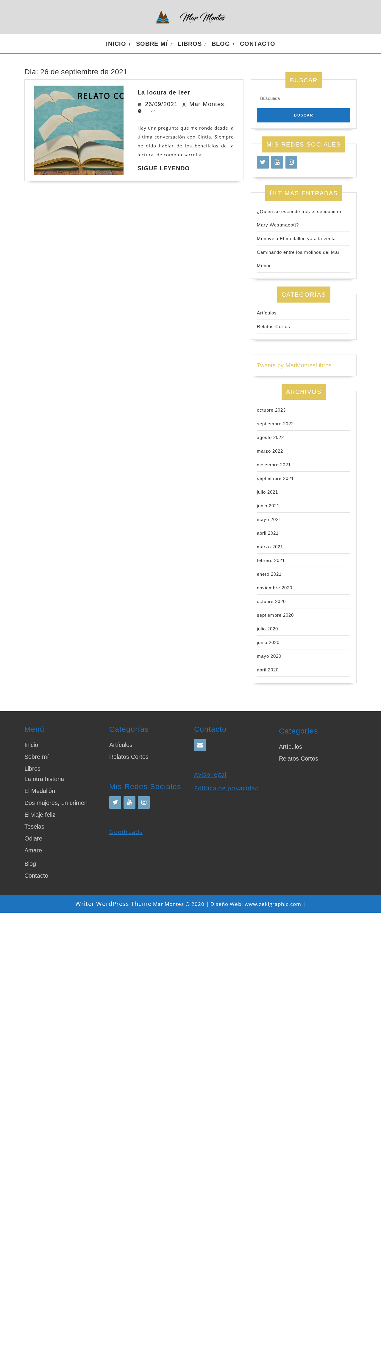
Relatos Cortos (273, 326)
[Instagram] (291, 162)
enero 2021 (269, 574)
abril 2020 (268, 669)
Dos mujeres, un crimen (56, 803)
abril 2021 (268, 533)
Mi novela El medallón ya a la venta (296, 238)
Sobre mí (152, 43)
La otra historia (44, 779)
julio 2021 (267, 492)
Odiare (33, 838)
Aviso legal (210, 774)
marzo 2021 (270, 546)
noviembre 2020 (274, 587)
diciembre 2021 (274, 464)
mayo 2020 (269, 656)
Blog (221, 43)
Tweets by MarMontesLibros (294, 365)
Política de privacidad (226, 788)
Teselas (34, 826)
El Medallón (39, 791)
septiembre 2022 (275, 423)
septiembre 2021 (275, 478)
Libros (190, 43)
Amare (33, 850)
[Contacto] (200, 745)
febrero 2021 (271, 560)
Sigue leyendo (164, 168)
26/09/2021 (161, 104)
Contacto (257, 43)
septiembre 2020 (275, 615)
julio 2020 (267, 628)
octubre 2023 (271, 410)
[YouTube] (277, 162)
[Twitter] (263, 162)
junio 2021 (268, 505)
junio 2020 (268, 642)
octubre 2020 (271, 601)
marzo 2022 (270, 451)
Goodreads (126, 832)
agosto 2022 (270, 437)
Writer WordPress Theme (113, 904)
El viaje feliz (39, 814)
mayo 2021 (269, 519)
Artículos (267, 312)
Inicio (116, 43)
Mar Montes (206, 104)
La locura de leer (164, 92)
